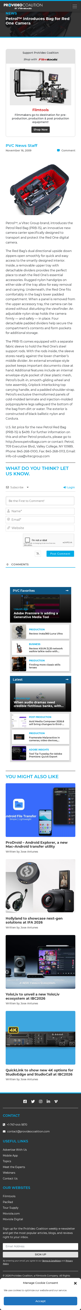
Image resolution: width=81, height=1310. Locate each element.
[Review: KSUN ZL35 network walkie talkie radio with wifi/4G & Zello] (19, 648)
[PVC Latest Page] (67, 679)
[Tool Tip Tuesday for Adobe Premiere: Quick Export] (19, 753)
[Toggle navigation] (74, 6)
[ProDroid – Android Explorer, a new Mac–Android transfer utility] (40, 810)
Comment (68, 150)
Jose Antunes (29, 851)
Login (70, 487)
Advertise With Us (15, 1149)
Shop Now (41, 129)
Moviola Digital (13, 1219)
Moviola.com (11, 1213)
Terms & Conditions (51, 1261)
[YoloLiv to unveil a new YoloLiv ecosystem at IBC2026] (40, 961)
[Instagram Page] (40, 1101)
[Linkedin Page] (48, 1101)
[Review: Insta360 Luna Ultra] (19, 631)
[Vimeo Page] (56, 1101)
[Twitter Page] (33, 1101)
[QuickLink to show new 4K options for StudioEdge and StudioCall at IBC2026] (40, 1037)
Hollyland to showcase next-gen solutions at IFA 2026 (34, 920)
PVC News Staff (21, 145)
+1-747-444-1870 (16, 1124)
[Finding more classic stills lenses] (19, 664)
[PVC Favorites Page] (67, 590)
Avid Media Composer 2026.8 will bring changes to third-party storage (46, 724)
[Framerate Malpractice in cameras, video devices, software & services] (19, 737)
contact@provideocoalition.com (28, 1131)
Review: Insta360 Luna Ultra (46, 633)
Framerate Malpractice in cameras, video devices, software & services (44, 740)
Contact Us (10, 1178)
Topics (7, 1161)
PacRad (8, 1202)
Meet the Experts (14, 1167)
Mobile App (10, 1155)
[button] (75, 1283)
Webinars (9, 1172)
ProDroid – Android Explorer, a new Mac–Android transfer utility (37, 845)
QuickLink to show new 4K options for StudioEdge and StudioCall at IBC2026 (39, 1072)
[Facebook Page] (25, 1101)
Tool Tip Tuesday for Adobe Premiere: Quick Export (45, 755)
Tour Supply (10, 1207)
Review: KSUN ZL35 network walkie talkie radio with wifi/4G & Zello (46, 651)
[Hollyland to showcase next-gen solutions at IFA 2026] (40, 886)
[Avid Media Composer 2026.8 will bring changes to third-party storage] (19, 720)
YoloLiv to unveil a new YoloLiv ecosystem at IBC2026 (33, 996)
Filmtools (9, 1196)
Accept (40, 1301)
